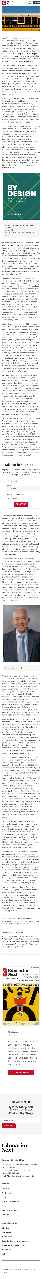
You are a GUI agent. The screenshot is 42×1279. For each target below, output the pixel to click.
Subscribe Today (21, 1073)
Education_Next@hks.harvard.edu (20, 1176)
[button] (25, 2)
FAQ (3, 1254)
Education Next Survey (11, 1202)
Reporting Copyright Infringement (16, 1241)
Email (8, 477)
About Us (5, 1189)
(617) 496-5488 (13, 1173)
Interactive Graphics (10, 1210)
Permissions (7, 1249)
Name (8, 485)
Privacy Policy (7, 1236)
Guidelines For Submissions (13, 1245)
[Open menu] (18, 2)
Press (4, 1206)
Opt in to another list (14, 494)
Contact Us (6, 1215)
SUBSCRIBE (37, 3)
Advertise (5, 1228)
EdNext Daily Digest (16, 498)
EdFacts (5, 1197)
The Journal (6, 1193)
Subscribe (21, 504)
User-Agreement (8, 1232)
